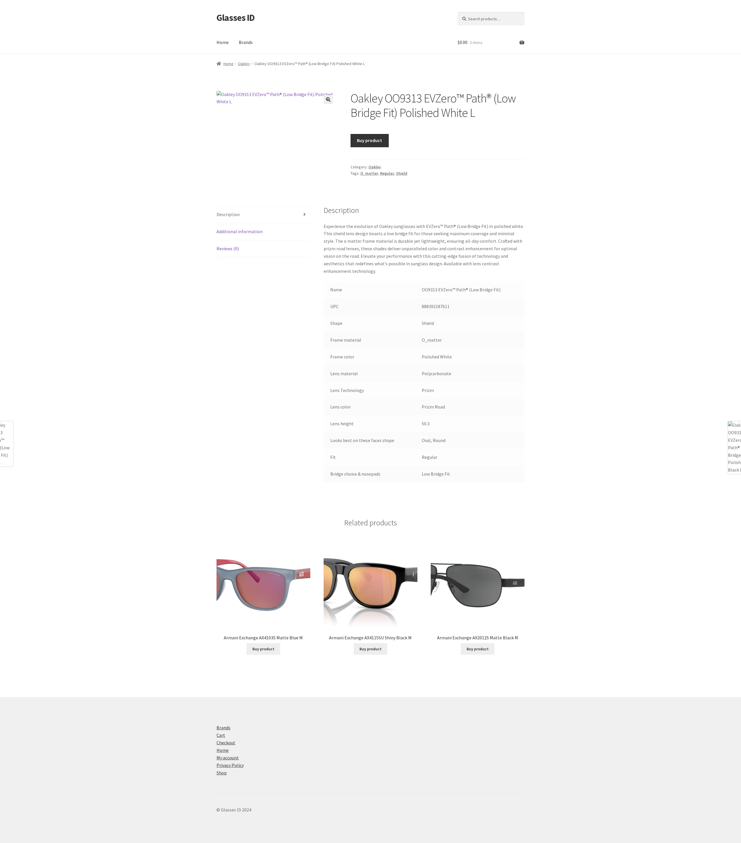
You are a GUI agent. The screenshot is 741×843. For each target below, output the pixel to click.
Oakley (244, 63)
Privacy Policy (230, 765)
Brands (246, 42)
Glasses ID (236, 17)
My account (228, 758)
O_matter (369, 173)
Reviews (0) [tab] (228, 248)
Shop (222, 773)
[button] (328, 99)
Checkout (226, 743)
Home (223, 42)
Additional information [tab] (240, 231)
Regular (387, 173)
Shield (401, 173)
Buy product (369, 140)
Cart (221, 735)
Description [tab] (228, 214)
